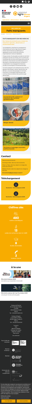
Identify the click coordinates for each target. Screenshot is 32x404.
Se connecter (16, 335)
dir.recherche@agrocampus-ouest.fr (12, 172)
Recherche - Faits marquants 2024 (15, 196)
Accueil (3, 34)
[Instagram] (14, 6)
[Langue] (29, 2)
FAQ (16, 327)
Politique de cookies (5, 395)
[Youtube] (17, 6)
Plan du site (16, 333)
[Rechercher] (26, 2)
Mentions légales (16, 328)
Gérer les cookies (5, 397)
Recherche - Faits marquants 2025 (15, 187)
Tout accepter (23, 401)
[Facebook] (11, 6)
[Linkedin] (21, 6)
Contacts (16, 325)
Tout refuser (8, 401)
